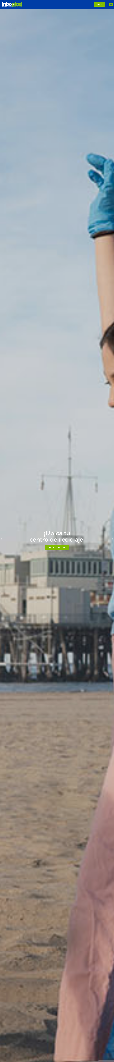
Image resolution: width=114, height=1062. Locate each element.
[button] (111, 4)
